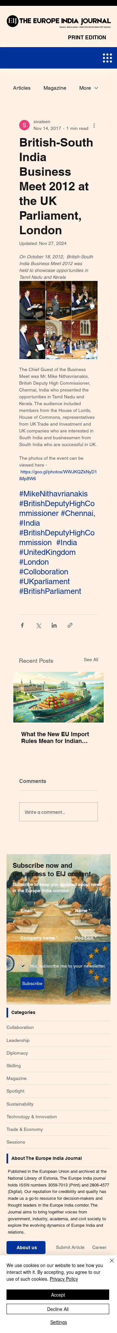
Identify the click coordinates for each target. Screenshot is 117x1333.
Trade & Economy (24, 1129)
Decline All (58, 1309)
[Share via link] (70, 625)
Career (99, 1247)
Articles (22, 88)
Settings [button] (58, 1322)
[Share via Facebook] (22, 625)
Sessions (15, 1142)
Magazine (55, 88)
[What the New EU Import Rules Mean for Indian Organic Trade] (58, 697)
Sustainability (19, 1104)
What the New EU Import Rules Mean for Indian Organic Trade (55, 737)
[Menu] (107, 58)
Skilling (13, 1065)
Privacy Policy (64, 1278)
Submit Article (70, 1247)
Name (82, 910)
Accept (58, 1294)
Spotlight (15, 1091)
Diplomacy (17, 1053)
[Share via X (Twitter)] (38, 625)
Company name (39, 938)
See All (91, 659)
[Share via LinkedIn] (54, 625)
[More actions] (94, 125)
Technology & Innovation (31, 1116)
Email (27, 910)
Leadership (18, 1040)
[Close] (108, 1264)
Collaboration (20, 1027)
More (85, 88)
